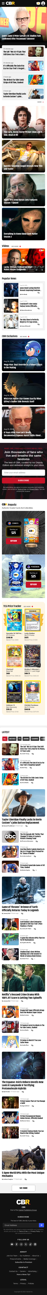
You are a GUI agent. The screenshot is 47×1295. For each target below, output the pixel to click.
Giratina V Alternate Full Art (33, 669)
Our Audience (25, 1256)
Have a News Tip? (23, 1274)
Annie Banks (25, 782)
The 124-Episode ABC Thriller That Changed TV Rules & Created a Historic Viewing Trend (32, 836)
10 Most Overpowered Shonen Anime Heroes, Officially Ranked (31, 1117)
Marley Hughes (26, 870)
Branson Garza (26, 1120)
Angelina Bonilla (26, 942)
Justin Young (25, 753)
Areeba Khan (25, 1045)
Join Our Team (12, 1256)
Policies (31, 1283)
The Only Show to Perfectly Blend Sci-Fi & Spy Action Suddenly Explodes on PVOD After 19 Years (29, 321)
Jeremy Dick (6, 913)
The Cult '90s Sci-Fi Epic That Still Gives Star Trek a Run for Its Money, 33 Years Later (14, 54)
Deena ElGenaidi (25, 326)
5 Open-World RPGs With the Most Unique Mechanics (23, 1174)
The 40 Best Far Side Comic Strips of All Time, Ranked (13, 81)
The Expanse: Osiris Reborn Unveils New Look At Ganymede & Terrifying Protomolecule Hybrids (22, 1085)
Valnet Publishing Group (28, 1210)
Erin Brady (24, 294)
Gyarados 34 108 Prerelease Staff (18, 633)
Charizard (9, 669)
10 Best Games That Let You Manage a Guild (32, 1102)
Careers (23, 1271)
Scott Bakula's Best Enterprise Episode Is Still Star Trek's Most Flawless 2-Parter (31, 924)
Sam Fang (24, 767)
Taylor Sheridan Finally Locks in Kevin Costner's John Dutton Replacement (14, 96)
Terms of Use (22, 489)
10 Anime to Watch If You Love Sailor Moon (30, 1041)
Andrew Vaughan (8, 1179)
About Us (35, 1256)
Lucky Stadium (29, 633)
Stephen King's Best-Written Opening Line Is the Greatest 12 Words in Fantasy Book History (30, 954)
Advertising (32, 1271)
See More (14, 246)
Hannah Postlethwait (9, 826)
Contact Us (13, 1271)
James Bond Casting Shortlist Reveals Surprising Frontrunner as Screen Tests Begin (30, 289)
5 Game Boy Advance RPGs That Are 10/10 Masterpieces (32, 939)
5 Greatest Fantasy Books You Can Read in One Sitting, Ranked (32, 1132)
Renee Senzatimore (26, 310)
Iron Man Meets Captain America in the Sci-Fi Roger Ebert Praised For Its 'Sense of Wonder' (32, 851)
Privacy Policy (34, 489)
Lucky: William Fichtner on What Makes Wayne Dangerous (18, 268)
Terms (15, 1283)
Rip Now (13, 541)
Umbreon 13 (10, 705)
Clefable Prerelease (31, 705)
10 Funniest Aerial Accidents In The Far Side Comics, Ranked (32, 1026)
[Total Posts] (38, 293)
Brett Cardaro (25, 1015)
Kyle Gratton (6, 1091)
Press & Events (15, 1259)
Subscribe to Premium (23, 1262)
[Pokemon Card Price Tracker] (38, 3)
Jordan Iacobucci (26, 856)
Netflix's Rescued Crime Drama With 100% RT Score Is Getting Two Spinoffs (22, 996)
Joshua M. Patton (26, 928)
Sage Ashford (25, 1105)
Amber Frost (25, 958)
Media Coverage (30, 1259)
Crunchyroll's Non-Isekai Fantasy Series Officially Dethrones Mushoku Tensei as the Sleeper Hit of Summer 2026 (30, 305)
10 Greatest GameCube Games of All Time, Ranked (32, 866)
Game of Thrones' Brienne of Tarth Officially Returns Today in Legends (20, 908)
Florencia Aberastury (27, 841)
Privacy (23, 1283)
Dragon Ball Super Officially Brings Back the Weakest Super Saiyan (32, 1011)
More (39, 102)
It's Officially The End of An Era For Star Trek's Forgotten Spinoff (14, 68)
